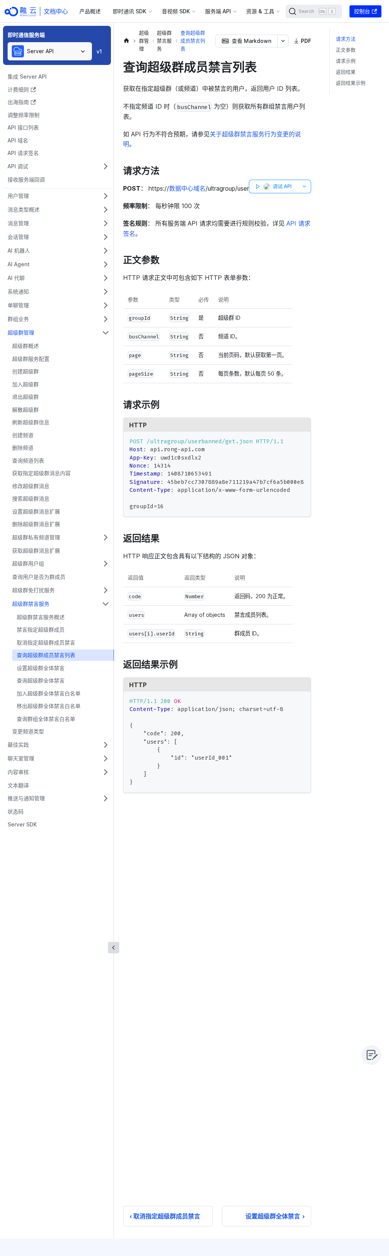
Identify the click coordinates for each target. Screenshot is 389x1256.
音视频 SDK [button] (176, 11)
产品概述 (90, 11)
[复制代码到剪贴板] (302, 440)
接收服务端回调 (26, 179)
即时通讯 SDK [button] (129, 11)
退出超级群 (25, 396)
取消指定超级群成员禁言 (46, 642)
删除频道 (22, 447)
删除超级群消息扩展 (36, 524)
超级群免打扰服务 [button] (33, 590)
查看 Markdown (251, 41)
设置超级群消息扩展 (36, 511)
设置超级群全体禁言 (41, 668)
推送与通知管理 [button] (26, 798)
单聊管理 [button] (18, 305)
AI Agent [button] (19, 264)
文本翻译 (18, 785)
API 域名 (18, 140)
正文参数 (346, 50)
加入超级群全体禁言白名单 (49, 693)
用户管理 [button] (18, 196)
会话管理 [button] (18, 237)
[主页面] (126, 41)
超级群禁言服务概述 (41, 617)
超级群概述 (25, 346)
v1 (99, 51)
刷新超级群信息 (30, 422)
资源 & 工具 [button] (260, 11)
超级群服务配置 (30, 358)
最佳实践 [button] (18, 744)
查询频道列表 (28, 460)
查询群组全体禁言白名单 (46, 719)
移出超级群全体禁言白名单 (49, 706)
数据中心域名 (187, 188)
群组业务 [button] (18, 319)
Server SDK (22, 824)
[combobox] (50, 51)
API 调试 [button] (18, 166)
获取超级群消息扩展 (36, 550)
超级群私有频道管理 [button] (36, 537)
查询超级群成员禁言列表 (46, 655)
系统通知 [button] (18, 291)
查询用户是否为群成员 (38, 576)
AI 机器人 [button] (19, 250)
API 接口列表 (23, 127)
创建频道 (22, 435)
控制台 (362, 11)
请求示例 (346, 61)
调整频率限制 (24, 115)
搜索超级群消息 (30, 498)
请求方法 (346, 39)
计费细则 (18, 89)
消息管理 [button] (18, 223)
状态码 (16, 811)
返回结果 (346, 72)
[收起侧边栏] (113, 947)
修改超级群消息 (30, 486)
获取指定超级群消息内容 (41, 473)
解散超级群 (25, 409)
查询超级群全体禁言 (41, 680)
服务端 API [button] (218, 11)
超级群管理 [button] (21, 332)
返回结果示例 (350, 83)
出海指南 (18, 102)
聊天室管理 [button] (21, 758)
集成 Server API (27, 76)
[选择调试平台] (304, 186)
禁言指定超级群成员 (41, 629)
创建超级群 (25, 371)
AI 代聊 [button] (16, 278)
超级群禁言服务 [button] (30, 603)
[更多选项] (283, 41)
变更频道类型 (28, 731)
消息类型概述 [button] (24, 209)
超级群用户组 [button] (28, 563)
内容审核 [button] (18, 772)
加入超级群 (25, 384)
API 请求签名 (23, 153)
